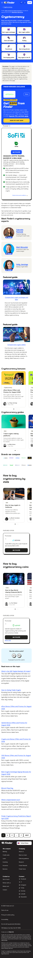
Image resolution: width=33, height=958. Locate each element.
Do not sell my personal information (10, 924)
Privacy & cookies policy (7, 914)
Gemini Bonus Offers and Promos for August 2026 (14, 724)
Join (29, 2)
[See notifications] (25, 2)
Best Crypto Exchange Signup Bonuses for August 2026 (16, 773)
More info (8, 640)
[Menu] (2, 3)
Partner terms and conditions (19, 195)
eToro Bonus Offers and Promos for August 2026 (12, 391)
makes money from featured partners (13, 10)
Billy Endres (12, 444)
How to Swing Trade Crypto (11, 690)
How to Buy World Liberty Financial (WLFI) (13, 591)
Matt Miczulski (22, 247)
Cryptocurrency (7, 7)
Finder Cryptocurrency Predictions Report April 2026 (16, 817)
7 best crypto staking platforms (11, 435)
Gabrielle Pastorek (19, 231)
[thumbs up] (14, 655)
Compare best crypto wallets (16, 344)
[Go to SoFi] (16, 135)
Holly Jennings (22, 264)
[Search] (21, 2)
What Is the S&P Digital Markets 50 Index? (15, 671)
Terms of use (4, 910)
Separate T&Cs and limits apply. (18, 116)
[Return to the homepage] (9, 3)
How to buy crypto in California (12, 506)
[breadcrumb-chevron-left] (2, 7)
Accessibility (4, 919)
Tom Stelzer (14, 603)
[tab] (16, 450)
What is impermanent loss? (10, 800)
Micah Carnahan (15, 518)
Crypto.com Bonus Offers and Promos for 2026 (16, 740)
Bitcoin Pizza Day (7, 788)
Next (27, 835)
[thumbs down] (19, 655)
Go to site (16, 152)
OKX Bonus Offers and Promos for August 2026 (16, 757)
